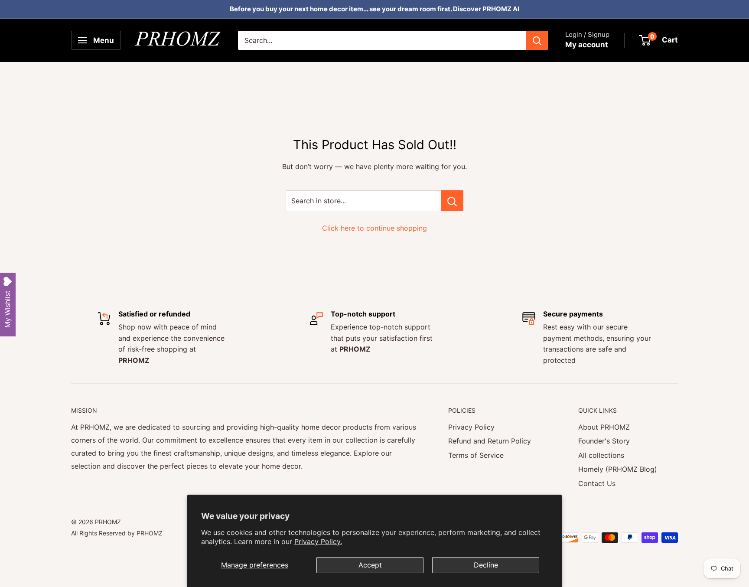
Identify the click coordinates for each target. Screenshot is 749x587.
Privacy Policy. (318, 541)
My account (586, 44)
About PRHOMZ (604, 427)
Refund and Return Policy (489, 441)
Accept (370, 565)
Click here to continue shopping (374, 228)
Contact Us (596, 483)
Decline (486, 565)
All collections (601, 455)
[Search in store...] (452, 200)
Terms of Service (476, 455)
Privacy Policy (471, 427)
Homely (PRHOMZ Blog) (617, 469)
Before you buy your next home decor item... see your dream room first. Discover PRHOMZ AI (374, 9)
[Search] (537, 40)
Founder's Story (604, 441)
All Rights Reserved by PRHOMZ (117, 533)
